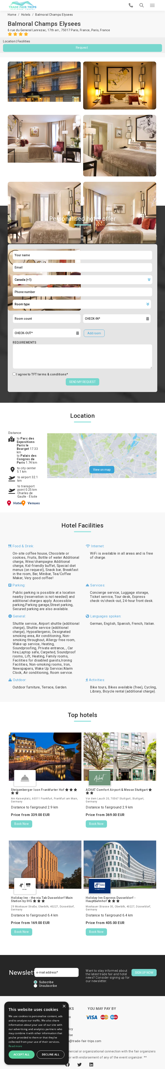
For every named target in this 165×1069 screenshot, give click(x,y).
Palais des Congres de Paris (27, 459)
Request (82, 47)
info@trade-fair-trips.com (82, 1041)
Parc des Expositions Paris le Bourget (26, 443)
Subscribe (46, 982)
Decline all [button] (50, 1054)
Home (12, 14)
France (105, 30)
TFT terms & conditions (48, 374)
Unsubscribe (48, 985)
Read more (15, 1046)
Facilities (24, 41)
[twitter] (80, 1064)
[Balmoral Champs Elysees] (44, 86)
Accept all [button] (22, 1054)
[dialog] (36, 1033)
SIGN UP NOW (144, 972)
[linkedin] (91, 1064)
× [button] (64, 1006)
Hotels (26, 14)
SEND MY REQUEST (82, 382)
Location (9, 41)
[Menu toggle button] (152, 5)
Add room (94, 333)
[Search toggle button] (142, 5)
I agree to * (42, 374)
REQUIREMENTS (24, 342)
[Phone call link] (131, 5)
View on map (102, 469)
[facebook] (68, 1064)
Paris (95, 30)
